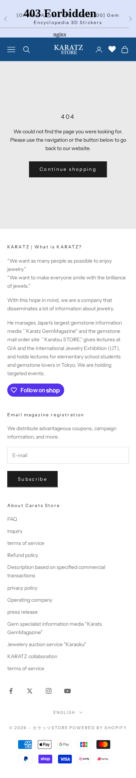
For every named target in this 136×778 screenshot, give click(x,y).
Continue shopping (68, 169)
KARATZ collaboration (32, 656)
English (64, 712)
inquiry (14, 531)
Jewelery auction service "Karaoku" (46, 644)
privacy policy (22, 588)
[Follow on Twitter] (29, 691)
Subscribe (32, 479)
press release (22, 612)
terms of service (25, 543)
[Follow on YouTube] (67, 691)
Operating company (29, 600)
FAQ (12, 519)
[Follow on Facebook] (11, 691)
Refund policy (22, 555)
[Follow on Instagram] (48, 691)
